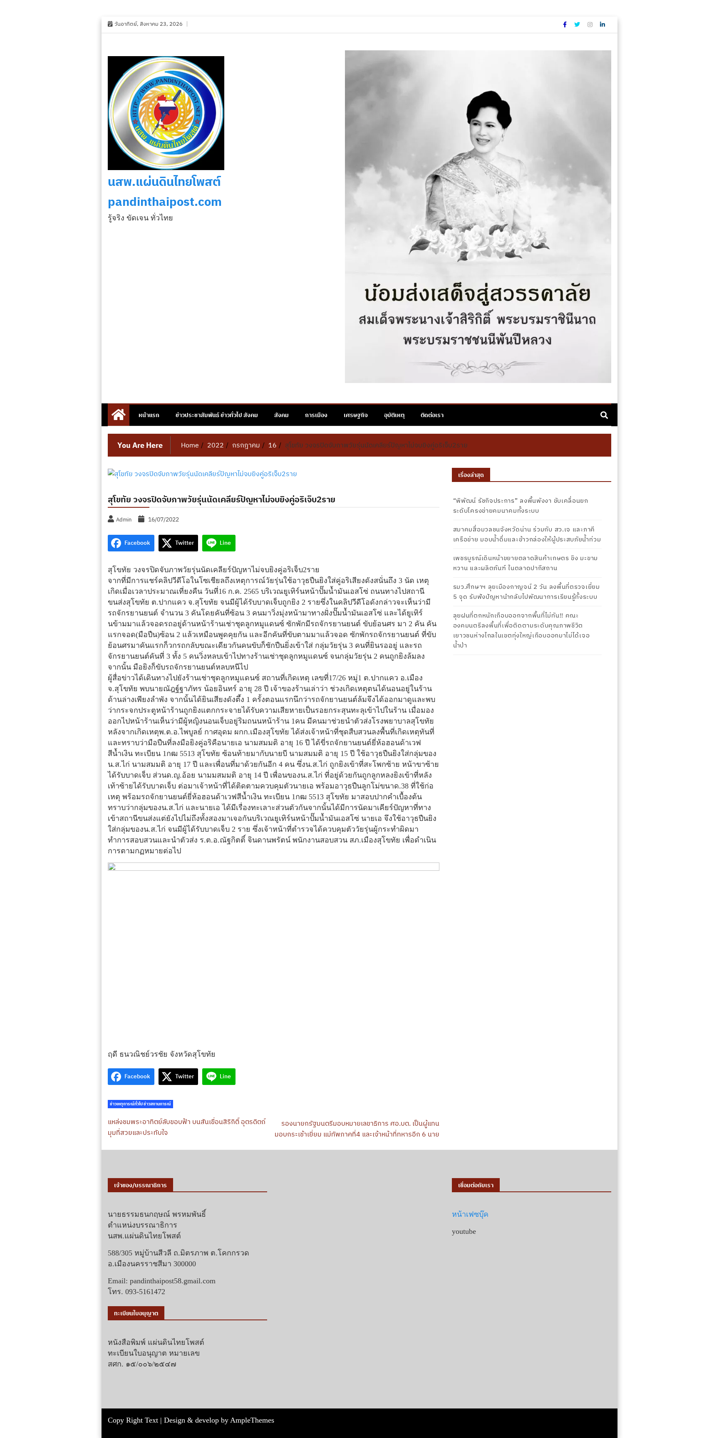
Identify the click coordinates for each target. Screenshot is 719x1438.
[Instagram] (591, 24)
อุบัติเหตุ (394, 415)
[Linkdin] (602, 24)
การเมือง (316, 415)
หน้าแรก (149, 415)
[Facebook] (565, 24)
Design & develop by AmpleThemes (219, 1420)
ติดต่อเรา (432, 415)
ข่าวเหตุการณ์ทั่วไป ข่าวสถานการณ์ (140, 1104)
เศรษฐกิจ (356, 415)
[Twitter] (577, 24)
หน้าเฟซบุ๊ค (470, 1214)
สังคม (281, 415)
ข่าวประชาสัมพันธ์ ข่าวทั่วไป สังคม (217, 415)
